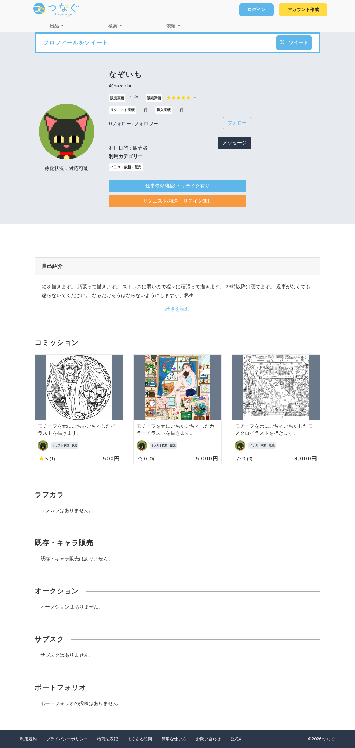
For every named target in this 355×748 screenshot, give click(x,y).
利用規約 (28, 739)
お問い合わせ (208, 739)
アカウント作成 (303, 10)
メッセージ (235, 142)
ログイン (257, 10)
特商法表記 (107, 739)
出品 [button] (55, 26)
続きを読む (177, 309)
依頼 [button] (171, 26)
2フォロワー (144, 123)
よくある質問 (139, 739)
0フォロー (120, 123)
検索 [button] (113, 26)
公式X (235, 739)
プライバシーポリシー (67, 739)
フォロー (237, 123)
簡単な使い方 (174, 739)
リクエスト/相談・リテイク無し (177, 201)
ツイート (297, 42)
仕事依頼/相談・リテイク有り (177, 185)
